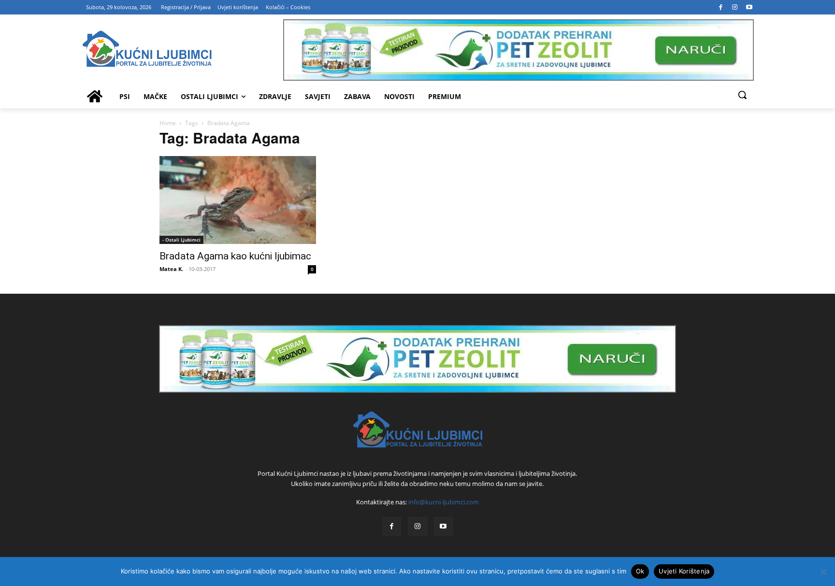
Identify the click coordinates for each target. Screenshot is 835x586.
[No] (823, 571)
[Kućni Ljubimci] (417, 429)
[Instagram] (735, 7)
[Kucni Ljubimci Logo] (182, 50)
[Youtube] (749, 7)
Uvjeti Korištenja (684, 571)
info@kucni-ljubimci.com (443, 502)
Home (167, 123)
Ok (640, 571)
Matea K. (171, 268)
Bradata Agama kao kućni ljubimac (235, 256)
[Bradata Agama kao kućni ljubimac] (237, 200)
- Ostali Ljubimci (181, 239)
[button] (742, 94)
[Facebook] (721, 7)
